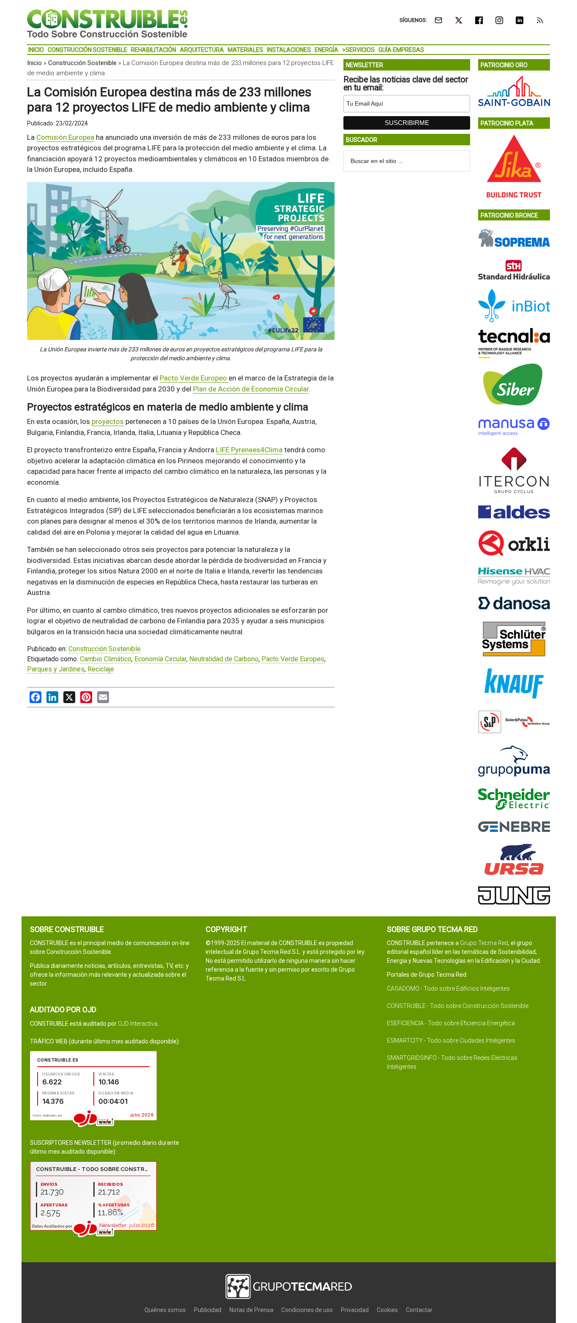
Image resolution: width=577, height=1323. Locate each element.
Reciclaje (100, 669)
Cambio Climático (105, 659)
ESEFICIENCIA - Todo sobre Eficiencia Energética (451, 1023)
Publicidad (207, 1310)
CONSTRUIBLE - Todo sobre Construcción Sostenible (457, 1005)
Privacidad (355, 1310)
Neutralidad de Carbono (224, 659)
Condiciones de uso (307, 1310)
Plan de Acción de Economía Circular (251, 389)
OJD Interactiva (138, 1023)
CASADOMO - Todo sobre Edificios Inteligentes (448, 988)
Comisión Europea (65, 137)
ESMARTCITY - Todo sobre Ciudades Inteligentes (451, 1040)
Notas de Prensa (251, 1310)
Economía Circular (160, 659)
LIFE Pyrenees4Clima (249, 450)
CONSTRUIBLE (107, 23)
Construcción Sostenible (82, 63)
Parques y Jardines (55, 669)
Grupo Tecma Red (484, 943)
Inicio (34, 63)
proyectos (108, 421)
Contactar (419, 1310)
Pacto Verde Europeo (194, 378)
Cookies (387, 1310)
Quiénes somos (165, 1310)
